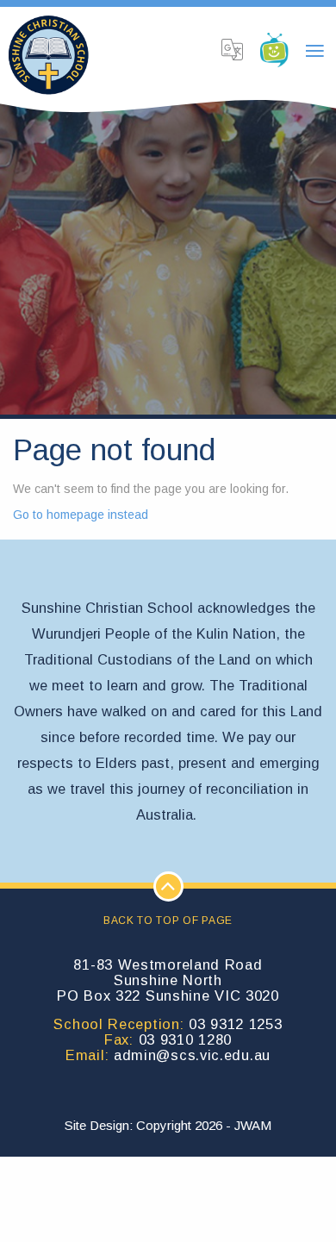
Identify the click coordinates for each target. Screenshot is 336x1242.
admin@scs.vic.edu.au (192, 1055)
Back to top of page (168, 920)
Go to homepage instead (80, 514)
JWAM (252, 1125)
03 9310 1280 (185, 1039)
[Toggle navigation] (314, 52)
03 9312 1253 (235, 1024)
